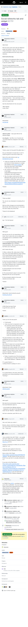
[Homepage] (14, 2)
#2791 (12, 483)
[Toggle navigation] (2, 2)
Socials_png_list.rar (7, 294)
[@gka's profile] (3, 217)
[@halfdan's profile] (3, 434)
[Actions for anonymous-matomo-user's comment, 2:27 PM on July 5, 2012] (25, 300)
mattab (6, 146)
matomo (14, 7)
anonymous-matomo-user (9, 39)
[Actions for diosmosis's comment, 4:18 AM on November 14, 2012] (25, 479)
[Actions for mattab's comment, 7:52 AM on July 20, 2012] (25, 316)
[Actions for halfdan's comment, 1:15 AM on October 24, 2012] (25, 434)
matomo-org (7, 7)
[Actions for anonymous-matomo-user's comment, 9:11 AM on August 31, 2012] (25, 381)
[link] (12, 500)
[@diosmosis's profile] (3, 479)
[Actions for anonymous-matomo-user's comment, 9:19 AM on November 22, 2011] (25, 128)
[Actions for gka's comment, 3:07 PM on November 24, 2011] (25, 217)
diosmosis (6, 478)
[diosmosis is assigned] (7, 29)
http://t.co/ (5, 441)
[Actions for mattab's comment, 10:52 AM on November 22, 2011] (25, 147)
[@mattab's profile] (3, 147)
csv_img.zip (5, 122)
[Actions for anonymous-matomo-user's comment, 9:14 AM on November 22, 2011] (25, 115)
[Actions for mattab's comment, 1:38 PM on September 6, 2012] (25, 419)
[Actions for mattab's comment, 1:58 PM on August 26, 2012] (25, 369)
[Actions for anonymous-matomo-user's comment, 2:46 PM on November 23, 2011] (25, 192)
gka (5, 216)
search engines (18, 164)
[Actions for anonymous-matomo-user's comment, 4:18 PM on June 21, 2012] (25, 226)
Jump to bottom (5, 35)
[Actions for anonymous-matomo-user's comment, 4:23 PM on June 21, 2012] (25, 287)
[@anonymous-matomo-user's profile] (3, 40)
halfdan (6, 433)
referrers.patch (6, 388)
